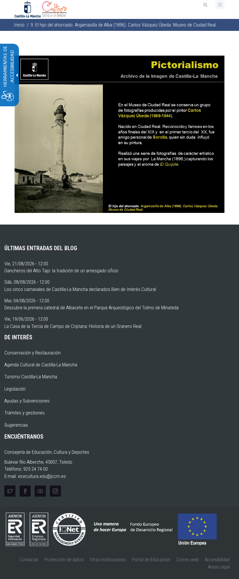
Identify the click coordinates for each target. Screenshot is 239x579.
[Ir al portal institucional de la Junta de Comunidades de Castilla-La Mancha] (28, 9)
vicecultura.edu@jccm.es (42, 476)
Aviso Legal (219, 567)
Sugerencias (16, 425)
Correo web (187, 559)
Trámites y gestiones (24, 413)
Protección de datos (64, 559)
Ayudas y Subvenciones (27, 401)
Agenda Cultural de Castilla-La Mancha (40, 365)
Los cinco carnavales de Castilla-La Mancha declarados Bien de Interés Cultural (80, 289)
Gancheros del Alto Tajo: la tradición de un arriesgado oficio (61, 270)
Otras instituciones (108, 559)
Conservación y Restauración (32, 353)
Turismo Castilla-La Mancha (30, 376)
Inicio (19, 25)
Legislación (15, 389)
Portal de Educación (151, 559)
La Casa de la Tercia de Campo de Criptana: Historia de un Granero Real (72, 326)
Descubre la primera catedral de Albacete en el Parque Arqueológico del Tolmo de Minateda (91, 307)
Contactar (28, 559)
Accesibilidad (217, 559)
